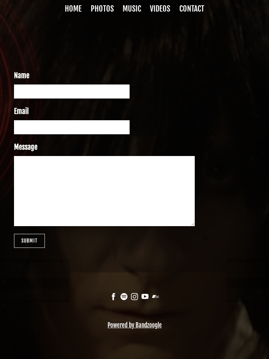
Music (132, 8)
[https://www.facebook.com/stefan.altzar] (113, 297)
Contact (191, 8)
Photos (102, 8)
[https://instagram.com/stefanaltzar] (134, 297)
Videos (160, 8)
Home (73, 8)
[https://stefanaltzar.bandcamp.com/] (155, 297)
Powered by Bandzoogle (135, 325)
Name (21, 75)
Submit (29, 241)
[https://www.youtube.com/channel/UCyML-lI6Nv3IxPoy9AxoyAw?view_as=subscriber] (145, 297)
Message (25, 147)
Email (21, 111)
